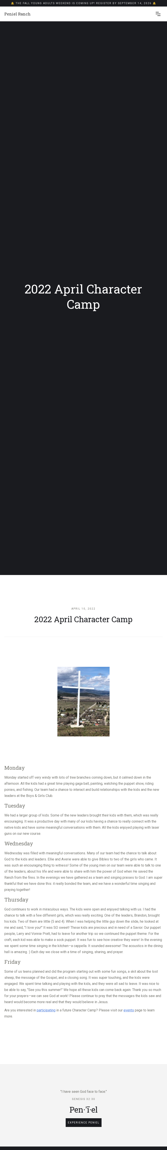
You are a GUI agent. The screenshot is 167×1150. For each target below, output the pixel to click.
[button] (158, 14)
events (129, 1010)
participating (46, 1010)
